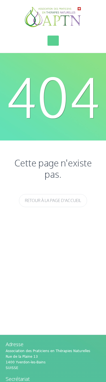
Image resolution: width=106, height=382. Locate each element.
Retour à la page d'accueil (53, 200)
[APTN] (53, 17)
